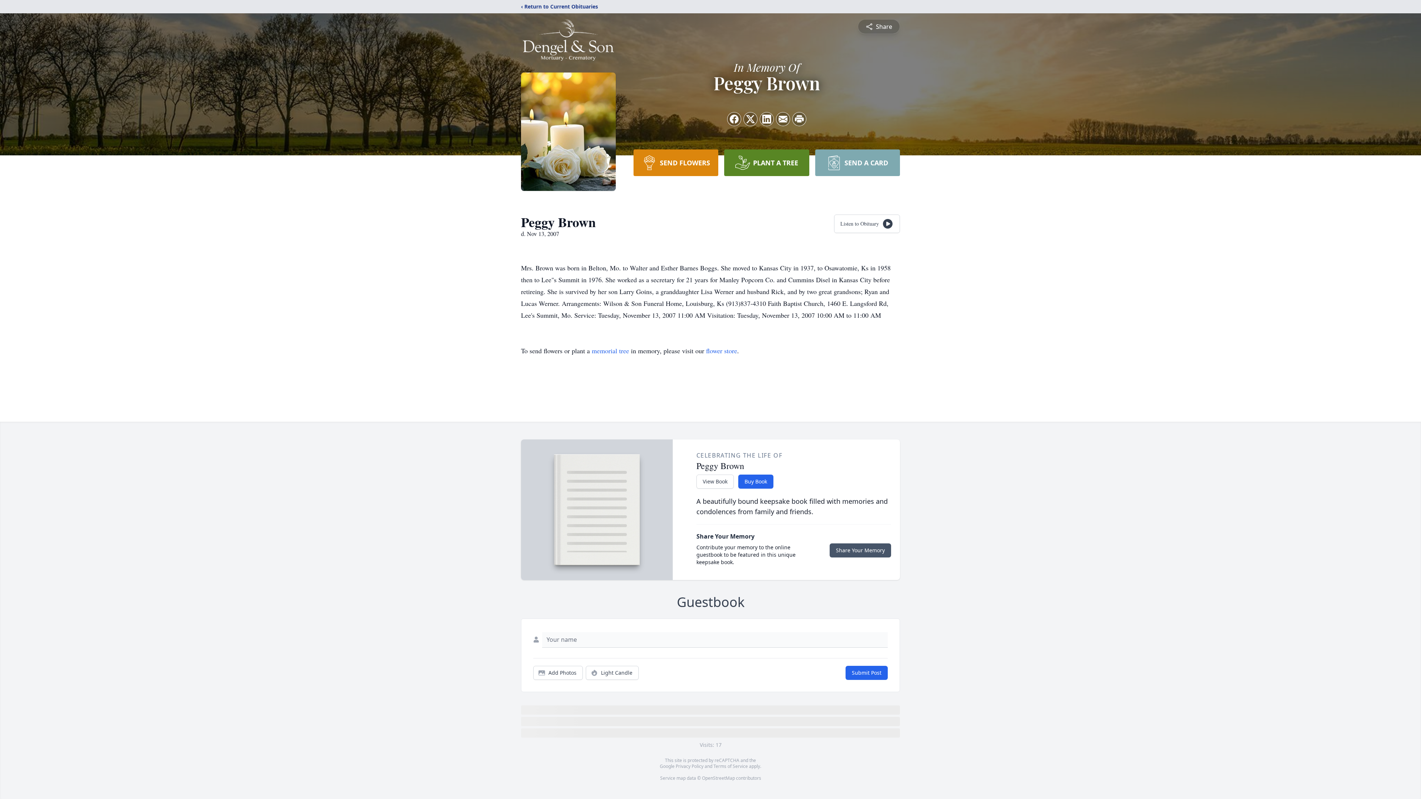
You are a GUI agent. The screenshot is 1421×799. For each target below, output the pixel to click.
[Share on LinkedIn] (766, 119)
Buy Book (756, 481)
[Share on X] (750, 119)
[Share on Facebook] (734, 119)
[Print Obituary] (799, 119)
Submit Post (866, 672)
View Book (715, 481)
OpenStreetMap (718, 778)
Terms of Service (730, 766)
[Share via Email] (783, 119)
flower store (721, 350)
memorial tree (610, 350)
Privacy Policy (689, 766)
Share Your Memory (860, 550)
